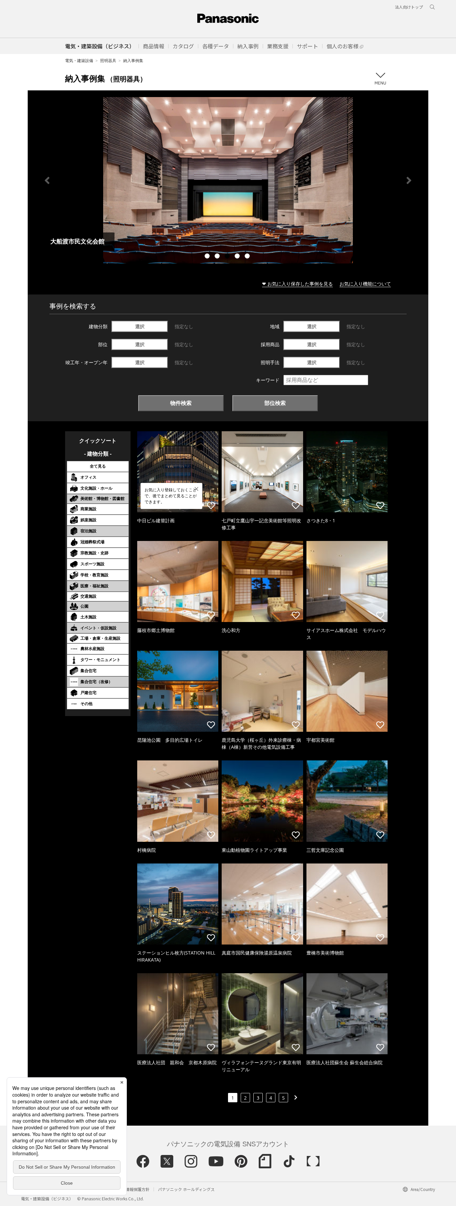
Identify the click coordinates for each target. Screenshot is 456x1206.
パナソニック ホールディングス (186, 1189)
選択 (140, 326)
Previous (47, 180)
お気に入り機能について (365, 283)
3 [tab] (228, 256)
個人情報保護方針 (134, 1189)
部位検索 (275, 403)
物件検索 (181, 403)
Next (409, 180)
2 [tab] (218, 256)
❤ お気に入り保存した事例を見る (297, 283)
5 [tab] (248, 256)
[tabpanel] (228, 180)
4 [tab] (238, 256)
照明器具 (108, 60)
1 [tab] (208, 256)
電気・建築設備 (79, 60)
